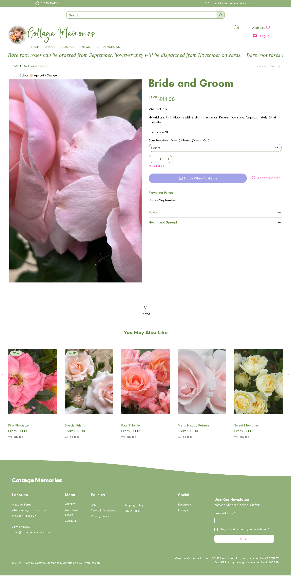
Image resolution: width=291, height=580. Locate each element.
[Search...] (220, 14)
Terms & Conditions (103, 510)
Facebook (184, 504)
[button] (35, 46)
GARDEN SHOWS (75, 521)
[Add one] (168, 159)
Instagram (184, 510)
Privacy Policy (100, 516)
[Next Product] (288, 375)
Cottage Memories (62, 33)
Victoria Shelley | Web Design (81, 563)
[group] (145, 393)
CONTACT (72, 510)
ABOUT (70, 504)
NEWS (69, 515)
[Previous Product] (2, 375)
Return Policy (132, 510)
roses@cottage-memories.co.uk (232, 3)
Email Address (224, 513)
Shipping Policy (134, 505)
